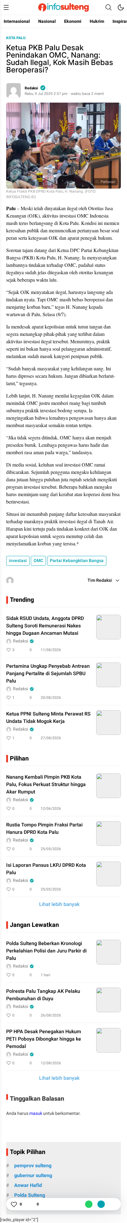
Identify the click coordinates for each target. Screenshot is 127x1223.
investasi (18, 560)
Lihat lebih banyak (59, 904)
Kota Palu (16, 38)
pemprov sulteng (32, 1165)
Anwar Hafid (28, 1185)
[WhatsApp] (88, 1204)
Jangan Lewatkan (34, 924)
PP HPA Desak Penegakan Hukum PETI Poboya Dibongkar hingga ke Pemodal (43, 1039)
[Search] (108, 7)
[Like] (13, 1204)
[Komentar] (30, 1204)
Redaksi (31, 88)
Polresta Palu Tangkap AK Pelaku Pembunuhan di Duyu (43, 995)
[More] (88, 649)
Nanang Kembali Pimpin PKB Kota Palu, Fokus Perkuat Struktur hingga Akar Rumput (46, 784)
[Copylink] (101, 1204)
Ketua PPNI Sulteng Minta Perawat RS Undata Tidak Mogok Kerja (48, 717)
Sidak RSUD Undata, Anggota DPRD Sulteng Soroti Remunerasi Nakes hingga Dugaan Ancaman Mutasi (45, 626)
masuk (35, 1113)
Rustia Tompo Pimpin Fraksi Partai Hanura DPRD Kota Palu (44, 828)
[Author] (13, 90)
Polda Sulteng (29, 1195)
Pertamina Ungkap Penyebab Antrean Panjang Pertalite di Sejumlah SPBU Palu (48, 673)
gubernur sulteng (33, 1175)
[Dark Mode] (121, 7)
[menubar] (6, 7)
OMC (38, 560)
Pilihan (19, 758)
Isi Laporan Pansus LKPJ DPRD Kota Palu (46, 869)
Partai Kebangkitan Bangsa (77, 560)
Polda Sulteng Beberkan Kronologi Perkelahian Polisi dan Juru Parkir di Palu (46, 951)
